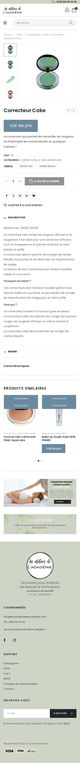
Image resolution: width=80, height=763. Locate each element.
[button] (23, 72)
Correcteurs (29, 160)
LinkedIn (20, 196)
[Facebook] (4, 640)
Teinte (8, 166)
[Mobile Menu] (5, 23)
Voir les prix (20, 125)
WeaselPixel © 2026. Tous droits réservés (26, 743)
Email (34, 196)
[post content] (21, 412)
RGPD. (67, 723)
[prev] (68, 110)
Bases (44, 433)
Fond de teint (10, 433)
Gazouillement (13, 196)
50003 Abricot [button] (48, 166)
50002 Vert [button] (26, 166)
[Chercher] (71, 23)
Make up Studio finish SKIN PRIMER (58, 438)
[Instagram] (14, 640)
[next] (73, 110)
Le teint (42, 160)
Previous (10, 46)
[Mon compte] (67, 10)
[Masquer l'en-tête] (13, 10)
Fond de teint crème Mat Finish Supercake (20, 438)
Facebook (7, 196)
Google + (27, 196)
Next (10, 98)
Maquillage (54, 160)
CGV (50, 723)
